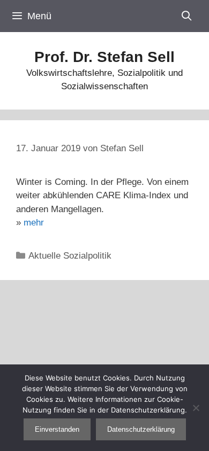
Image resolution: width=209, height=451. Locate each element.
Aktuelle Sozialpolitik (69, 256)
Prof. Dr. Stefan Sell (104, 57)
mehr (34, 222)
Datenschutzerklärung (141, 429)
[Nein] (195, 407)
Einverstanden (57, 429)
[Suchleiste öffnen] (187, 16)
